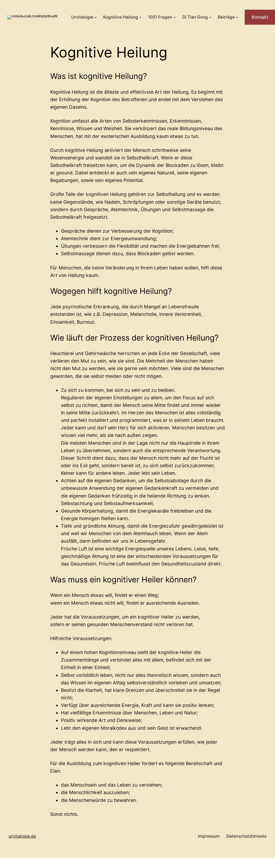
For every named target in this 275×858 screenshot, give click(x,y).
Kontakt (260, 17)
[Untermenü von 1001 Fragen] (174, 17)
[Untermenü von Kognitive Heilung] (140, 17)
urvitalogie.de (22, 836)
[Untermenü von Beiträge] (237, 17)
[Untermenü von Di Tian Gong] (210, 17)
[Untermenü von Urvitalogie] (95, 17)
